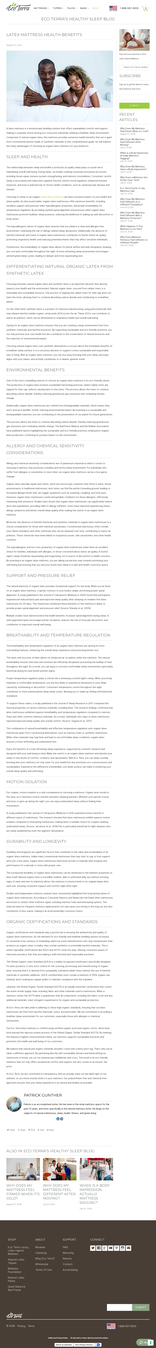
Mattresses (40, 8)
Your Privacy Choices (84, 1345)
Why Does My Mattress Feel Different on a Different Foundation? (132, 202)
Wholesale (41, 1264)
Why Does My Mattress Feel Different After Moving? (59, 1191)
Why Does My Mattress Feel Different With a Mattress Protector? (132, 215)
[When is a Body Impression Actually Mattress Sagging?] (96, 1179)
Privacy (21, 1326)
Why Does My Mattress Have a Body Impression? (133, 168)
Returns (67, 1258)
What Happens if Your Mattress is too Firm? (131, 228)
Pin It (33, 1130)
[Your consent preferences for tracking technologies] (151, 1343)
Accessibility (70, 1269)
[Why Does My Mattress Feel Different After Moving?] (59, 1179)
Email (51, 1130)
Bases (83, 8)
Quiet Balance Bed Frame (16, 1288)
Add (42, 1130)
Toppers (57, 8)
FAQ (65, 1247)
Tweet (12, 1130)
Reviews (40, 1247)
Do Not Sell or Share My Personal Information (89, 1338)
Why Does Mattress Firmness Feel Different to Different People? (134, 240)
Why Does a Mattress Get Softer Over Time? (133, 179)
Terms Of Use (43, 1269)
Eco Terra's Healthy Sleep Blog (78, 19)
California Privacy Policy (58, 1338)
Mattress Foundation (14, 1270)
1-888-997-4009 (129, 8)
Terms (31, 1326)
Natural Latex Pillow (16, 1279)
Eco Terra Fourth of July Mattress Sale (132, 190)
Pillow (71, 8)
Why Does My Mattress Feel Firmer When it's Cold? (23, 1191)
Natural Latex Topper (16, 1261)
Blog (95, 8)
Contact (68, 1264)
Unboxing (41, 1252)
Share (22, 1130)
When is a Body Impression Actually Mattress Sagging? (95, 1194)
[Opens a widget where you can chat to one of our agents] (144, 1342)
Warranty (68, 1252)
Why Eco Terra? (45, 1258)
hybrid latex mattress (52, 196)
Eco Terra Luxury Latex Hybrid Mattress (18, 1250)
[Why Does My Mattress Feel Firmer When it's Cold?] (23, 1179)
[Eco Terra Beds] (18, 7)
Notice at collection (64, 1345)
